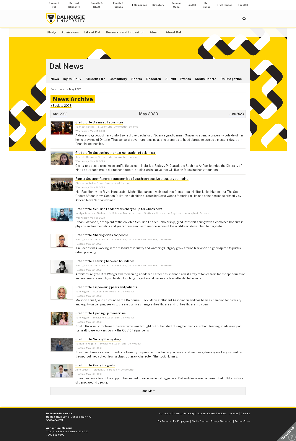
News (54, 79)
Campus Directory (184, 413)
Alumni (155, 32)
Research (153, 79)
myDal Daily (72, 79)
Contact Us (165, 413)
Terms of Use (242, 421)
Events (185, 79)
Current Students (74, 5)
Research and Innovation (125, 32)
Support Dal (54, 5)
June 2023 (236, 114)
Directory (158, 5)
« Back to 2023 (61, 105)
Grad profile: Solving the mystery (98, 339)
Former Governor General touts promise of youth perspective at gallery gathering (132, 178)
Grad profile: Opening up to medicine (100, 313)
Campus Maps (176, 5)
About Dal (173, 32)
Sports (136, 79)
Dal (192, 5)
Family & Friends (118, 5)
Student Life (95, 79)
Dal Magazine (231, 79)
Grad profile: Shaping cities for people (101, 235)
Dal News (66, 66)
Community (118, 79)
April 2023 (60, 114)
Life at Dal (92, 32)
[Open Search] (244, 18)
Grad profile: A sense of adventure (99, 122)
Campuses (140, 5)
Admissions (70, 32)
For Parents (164, 421)
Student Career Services (211, 413)
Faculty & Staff (97, 5)
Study (51, 32)
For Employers (181, 421)
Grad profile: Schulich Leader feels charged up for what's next (118, 209)
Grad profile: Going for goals (95, 365)
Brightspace (224, 5)
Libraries (233, 413)
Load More (148, 391)
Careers (245, 413)
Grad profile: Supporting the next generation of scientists (115, 152)
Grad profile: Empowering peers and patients (106, 287)
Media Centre (205, 79)
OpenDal (242, 5)
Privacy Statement (221, 421)
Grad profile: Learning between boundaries (105, 261)
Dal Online (206, 5)
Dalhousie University (65, 18)
